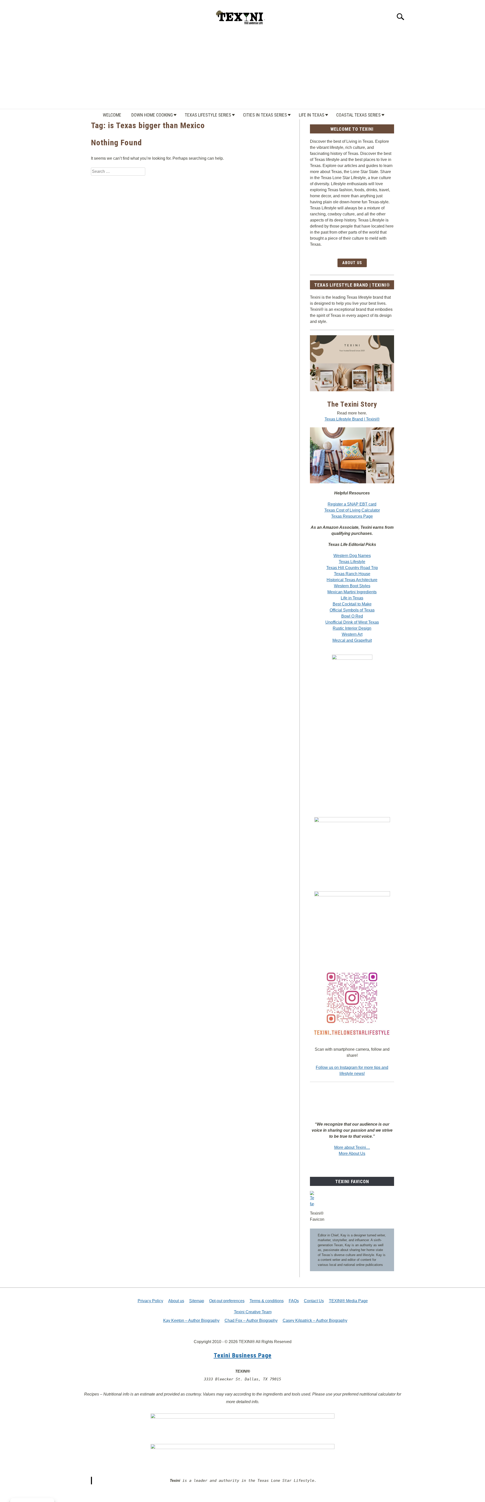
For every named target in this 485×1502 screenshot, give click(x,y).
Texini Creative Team (253, 1312)
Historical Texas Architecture (352, 580)
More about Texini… (352, 1147)
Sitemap (196, 1301)
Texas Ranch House (352, 574)
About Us (352, 262)
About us (176, 1301)
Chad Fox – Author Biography (251, 1320)
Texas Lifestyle (352, 562)
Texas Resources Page (352, 516)
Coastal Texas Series (358, 115)
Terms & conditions (267, 1301)
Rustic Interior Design (352, 628)
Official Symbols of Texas (352, 610)
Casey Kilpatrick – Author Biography (315, 1320)
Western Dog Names (352, 555)
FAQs (294, 1301)
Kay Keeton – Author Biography (191, 1320)
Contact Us (314, 1301)
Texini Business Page (243, 1355)
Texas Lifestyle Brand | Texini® (352, 419)
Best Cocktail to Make (352, 604)
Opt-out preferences (227, 1301)
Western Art (352, 634)
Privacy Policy (150, 1301)
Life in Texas (311, 115)
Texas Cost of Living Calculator (352, 510)
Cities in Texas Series (265, 115)
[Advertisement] (242, 71)
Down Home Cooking (152, 115)
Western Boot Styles (352, 586)
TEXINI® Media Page (348, 1301)
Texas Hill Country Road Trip (352, 568)
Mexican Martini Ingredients (352, 592)
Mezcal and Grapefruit (352, 640)
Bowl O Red (352, 616)
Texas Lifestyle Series (208, 115)
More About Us (352, 1153)
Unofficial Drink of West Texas (352, 622)
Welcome (112, 115)
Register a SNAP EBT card (352, 504)
